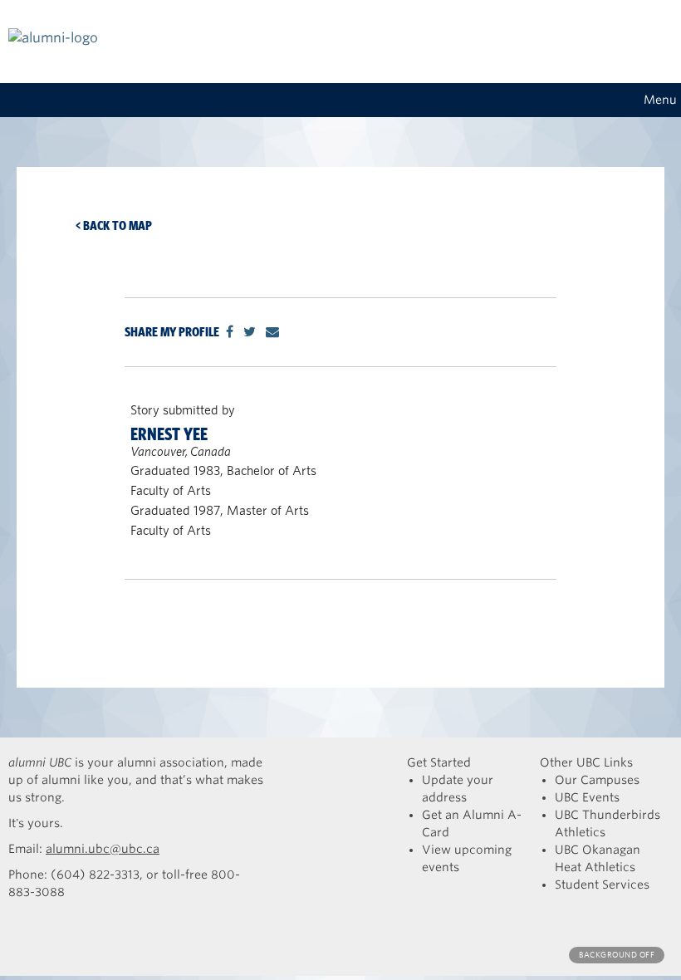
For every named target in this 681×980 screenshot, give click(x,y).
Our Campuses (597, 779)
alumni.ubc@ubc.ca (102, 848)
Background (616, 954)
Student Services (602, 884)
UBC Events (587, 797)
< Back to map (114, 225)
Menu (660, 99)
